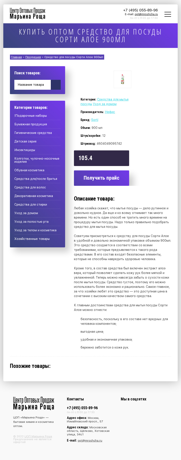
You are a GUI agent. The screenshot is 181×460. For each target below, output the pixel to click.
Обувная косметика (29, 170)
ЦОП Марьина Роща (38, 436)
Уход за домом (26, 213)
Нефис (110, 112)
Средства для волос (30, 187)
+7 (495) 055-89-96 (140, 10)
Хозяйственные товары (32, 239)
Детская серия (25, 141)
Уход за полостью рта (31, 221)
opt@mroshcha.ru (146, 14)
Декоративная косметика (33, 196)
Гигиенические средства (33, 133)
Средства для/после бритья (35, 179)
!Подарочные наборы (30, 115)
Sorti (94, 120)
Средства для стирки (30, 204)
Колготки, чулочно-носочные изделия (36, 160)
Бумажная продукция (30, 124)
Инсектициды (24, 150)
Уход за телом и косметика (35, 230)
